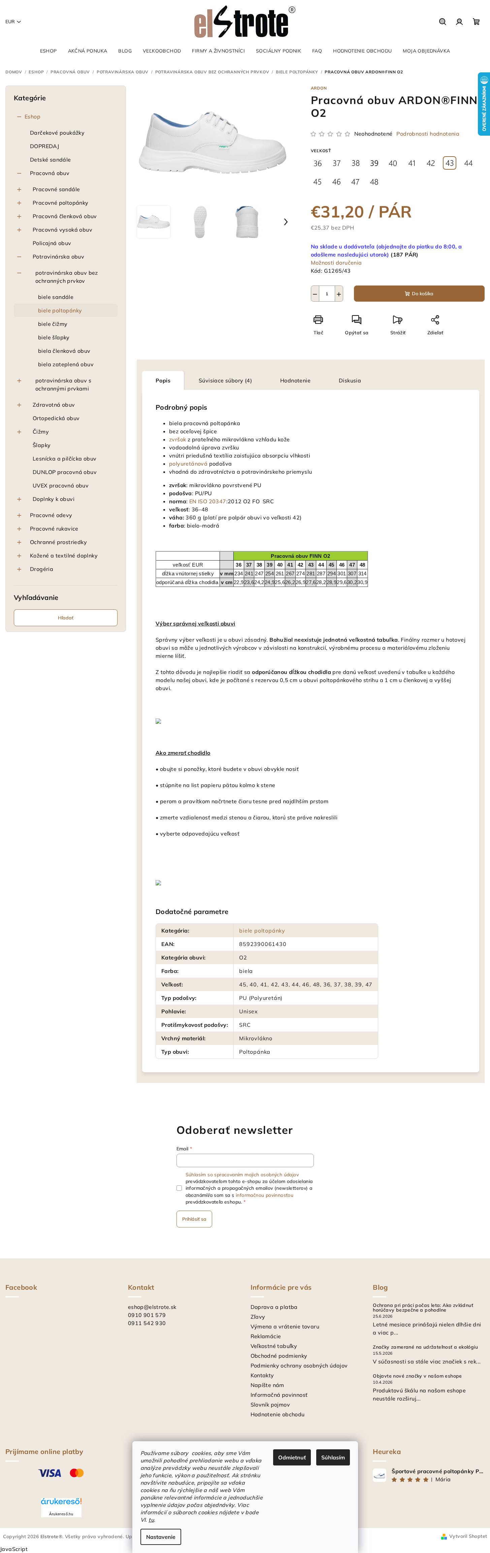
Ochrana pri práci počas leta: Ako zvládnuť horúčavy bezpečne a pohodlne (423, 1307)
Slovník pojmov (270, 1404)
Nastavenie (160, 1536)
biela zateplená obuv (66, 364)
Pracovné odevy (51, 515)
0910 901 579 (147, 1315)
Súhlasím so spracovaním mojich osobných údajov (242, 1175)
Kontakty (262, 1375)
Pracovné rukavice (54, 528)
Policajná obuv (52, 243)
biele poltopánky (60, 310)
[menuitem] (48, 51)
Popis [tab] (163, 380)
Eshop (32, 116)
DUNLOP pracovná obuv (65, 472)
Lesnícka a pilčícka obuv (65, 458)
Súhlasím (333, 1457)
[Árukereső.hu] (61, 1503)
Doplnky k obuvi (53, 499)
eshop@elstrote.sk (152, 1307)
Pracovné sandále (56, 189)
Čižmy (41, 431)
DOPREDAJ (44, 146)
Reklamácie (266, 1336)
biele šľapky (54, 337)
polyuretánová (188, 463)
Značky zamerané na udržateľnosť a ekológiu (425, 1347)
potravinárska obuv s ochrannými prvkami (63, 384)
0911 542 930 (147, 1323)
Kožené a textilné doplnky (64, 555)
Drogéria (41, 569)
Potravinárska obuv (58, 256)
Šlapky (42, 445)
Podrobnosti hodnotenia (427, 133)
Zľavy (258, 1316)
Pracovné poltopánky (61, 202)
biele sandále (55, 297)
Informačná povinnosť (279, 1394)
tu (151, 1519)
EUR (10, 22)
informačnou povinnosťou (264, 1195)
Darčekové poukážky (57, 132)
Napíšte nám (267, 1385)
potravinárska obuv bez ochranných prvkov (66, 276)
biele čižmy (52, 323)
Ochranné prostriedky (58, 542)
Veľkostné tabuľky (274, 1346)
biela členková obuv (64, 350)
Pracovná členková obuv (65, 216)
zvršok (177, 439)
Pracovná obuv (49, 173)
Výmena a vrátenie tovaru (285, 1326)
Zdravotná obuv (54, 404)
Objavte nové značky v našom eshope (417, 1376)
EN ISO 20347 (207, 501)
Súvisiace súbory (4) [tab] (225, 380)
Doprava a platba (274, 1307)
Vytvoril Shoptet (468, 1536)
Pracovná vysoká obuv (62, 229)
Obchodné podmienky (279, 1355)
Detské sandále (50, 159)
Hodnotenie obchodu (278, 1414)
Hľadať (65, 618)
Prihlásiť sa (194, 1219)
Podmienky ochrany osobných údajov (299, 1365)
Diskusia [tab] (350, 380)
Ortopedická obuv (56, 418)
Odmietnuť (292, 1457)
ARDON (319, 88)
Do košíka (422, 294)
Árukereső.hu (61, 1514)
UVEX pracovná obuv (61, 485)
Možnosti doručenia (336, 262)
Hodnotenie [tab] (295, 380)
